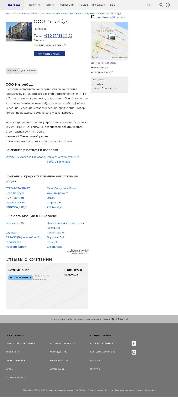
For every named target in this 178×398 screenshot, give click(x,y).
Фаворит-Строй (16, 246)
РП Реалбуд (55, 207)
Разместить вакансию (102, 352)
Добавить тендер (15, 378)
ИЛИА (51, 197)
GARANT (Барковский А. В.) (23, 237)
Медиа (9, 369)
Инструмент (12, 352)
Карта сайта (150, 390)
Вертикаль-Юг (15, 223)
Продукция (98, 5)
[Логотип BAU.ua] (16, 5)
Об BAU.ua (80, 390)
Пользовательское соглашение (129, 390)
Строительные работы (62, 343)
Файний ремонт (57, 193)
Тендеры (84, 5)
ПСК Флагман (15, 197)
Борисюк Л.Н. (55, 237)
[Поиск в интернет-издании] (161, 5)
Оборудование (58, 352)
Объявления (67, 5)
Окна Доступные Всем (61, 188)
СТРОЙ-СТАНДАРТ (18, 188)
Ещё (112, 5)
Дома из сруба (15, 193)
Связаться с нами (95, 390)
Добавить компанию (102, 343)
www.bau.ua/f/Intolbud (110, 17)
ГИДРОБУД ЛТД (16, 207)
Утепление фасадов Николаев (25, 157)
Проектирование (15, 360)
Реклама (95, 360)
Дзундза (11, 232)
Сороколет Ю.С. (16, 202)
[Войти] (167, 5)
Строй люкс (54, 246)
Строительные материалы (20, 343)
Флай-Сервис (56, 232)
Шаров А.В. (54, 202)
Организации (57, 369)
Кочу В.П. (53, 242)
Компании (35, 5)
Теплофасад (13, 242)
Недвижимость (59, 360)
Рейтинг (50, 5)
